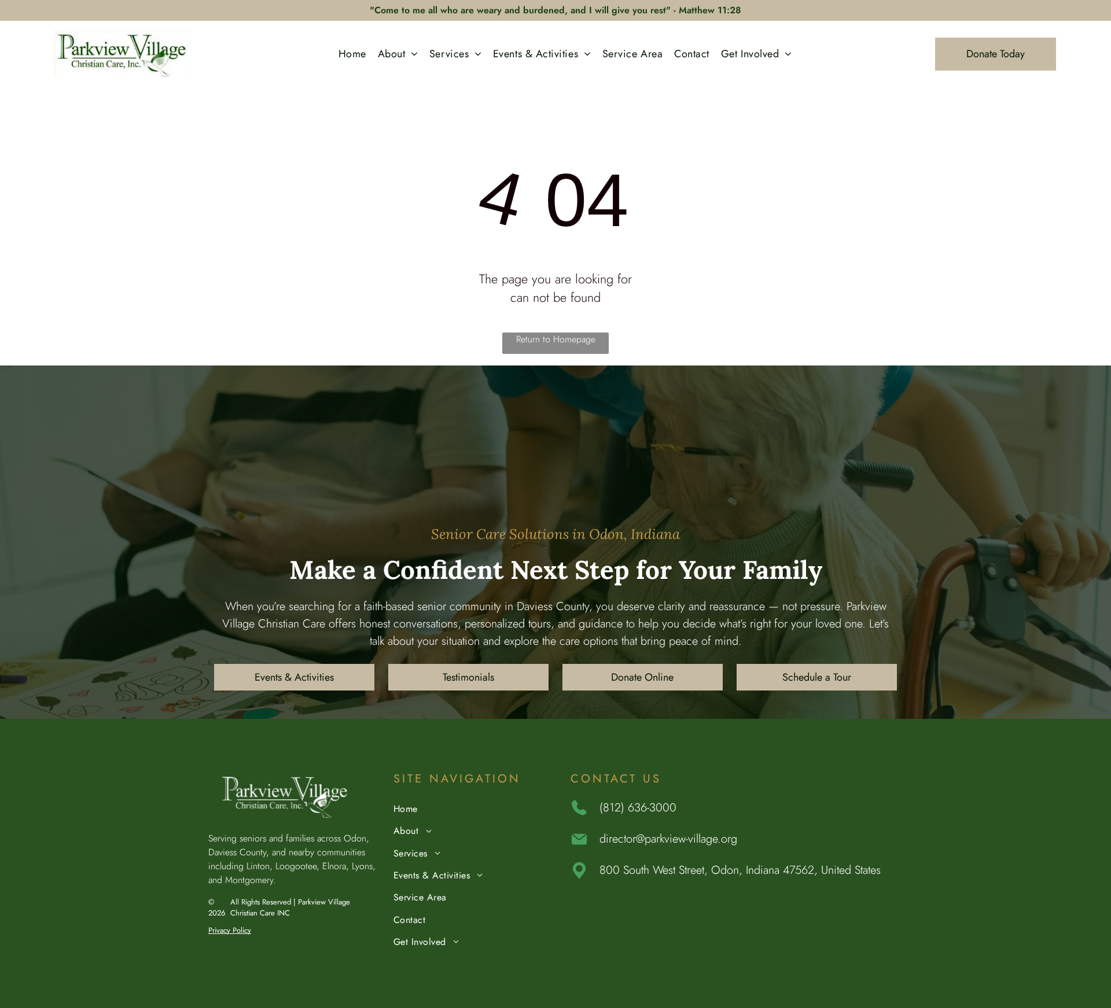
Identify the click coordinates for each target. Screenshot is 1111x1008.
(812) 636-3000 (637, 807)
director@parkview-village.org (668, 838)
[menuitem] (352, 54)
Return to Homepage (555, 339)
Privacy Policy (229, 930)
